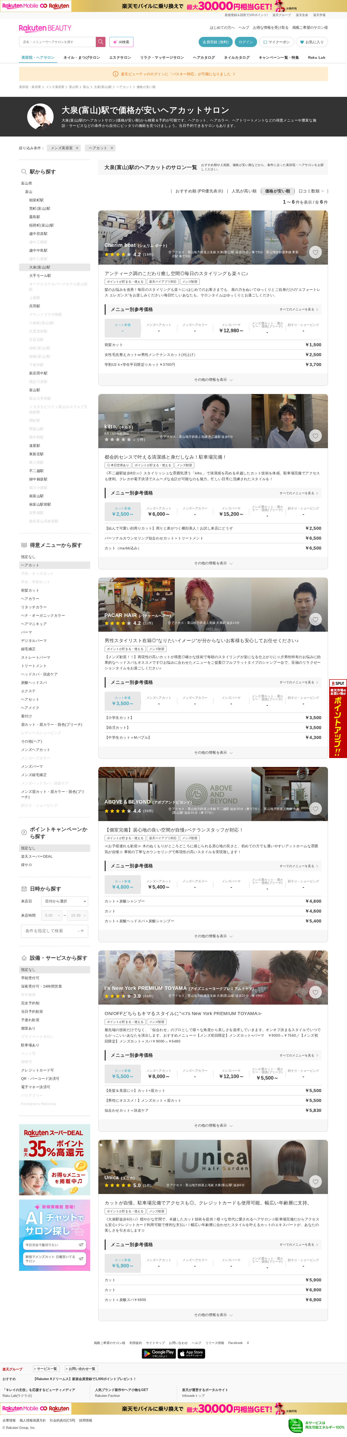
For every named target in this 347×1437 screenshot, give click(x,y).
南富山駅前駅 (40, 504)
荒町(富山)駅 (39, 208)
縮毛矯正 (28, 649)
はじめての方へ (222, 27)
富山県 (73, 87)
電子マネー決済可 (35, 1087)
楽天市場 (319, 15)
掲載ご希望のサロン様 (310, 27)
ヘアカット (124, 87)
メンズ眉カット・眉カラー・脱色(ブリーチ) (53, 794)
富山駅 (34, 390)
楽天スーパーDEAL (37, 856)
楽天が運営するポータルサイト (205, 1390)
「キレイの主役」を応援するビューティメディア (39, 1390)
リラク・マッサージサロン (162, 57)
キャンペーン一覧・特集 (279, 57)
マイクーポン (279, 42)
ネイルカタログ (237, 57)
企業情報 (9, 1420)
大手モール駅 (40, 276)
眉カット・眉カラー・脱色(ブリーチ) (52, 724)
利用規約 (136, 1343)
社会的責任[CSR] (62, 1420)
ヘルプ (244, 27)
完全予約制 (30, 1003)
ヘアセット (30, 699)
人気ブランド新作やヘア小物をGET (121, 1390)
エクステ (28, 691)
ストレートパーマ (35, 657)
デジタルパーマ (34, 641)
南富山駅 (36, 496)
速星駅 (34, 446)
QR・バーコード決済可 (40, 1079)
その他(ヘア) (31, 741)
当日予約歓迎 (32, 1011)
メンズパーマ (32, 766)
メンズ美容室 (55, 87)
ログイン (246, 42)
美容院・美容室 (30, 87)
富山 (86, 87)
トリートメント (34, 666)
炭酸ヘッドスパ (34, 682)
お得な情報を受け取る (271, 27)
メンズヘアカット (35, 750)
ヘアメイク (30, 708)
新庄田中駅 (38, 373)
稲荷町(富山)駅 (41, 225)
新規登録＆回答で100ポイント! (246, 15)
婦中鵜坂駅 (38, 479)
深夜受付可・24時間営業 (41, 986)
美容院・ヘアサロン (38, 57)
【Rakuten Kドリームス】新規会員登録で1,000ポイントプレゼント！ (84, 1379)
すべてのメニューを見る (297, 309)
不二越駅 (36, 471)
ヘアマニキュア (34, 624)
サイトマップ (155, 1343)
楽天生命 (302, 15)
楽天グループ (282, 15)
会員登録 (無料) (216, 42)
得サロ (26, 865)
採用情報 (85, 1420)
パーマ (26, 632)
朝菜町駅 (36, 200)
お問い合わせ (178, 1343)
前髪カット (30, 590)
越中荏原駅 (38, 234)
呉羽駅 (34, 306)
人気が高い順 (244, 191)
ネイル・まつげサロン (82, 57)
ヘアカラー (30, 599)
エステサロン (120, 57)
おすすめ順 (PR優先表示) (199, 191)
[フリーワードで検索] (101, 42)
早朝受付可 (30, 978)
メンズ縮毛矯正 (34, 775)
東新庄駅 (36, 454)
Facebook (235, 1343)
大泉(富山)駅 (103, 87)
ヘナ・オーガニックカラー (43, 615)
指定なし (28, 557)
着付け (26, 716)
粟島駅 (34, 217)
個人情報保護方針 (33, 1420)
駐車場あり (30, 1045)
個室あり (28, 1028)
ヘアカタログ (204, 57)
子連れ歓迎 (30, 1020)
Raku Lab (316, 57)
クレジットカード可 (37, 1070)
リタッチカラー (34, 607)
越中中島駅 (38, 250)
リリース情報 (215, 1343)
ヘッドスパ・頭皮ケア (39, 674)
